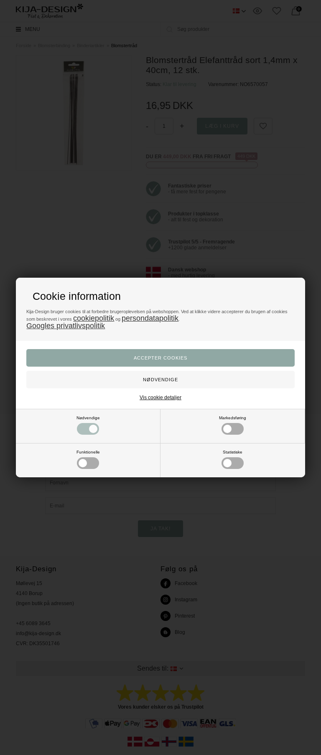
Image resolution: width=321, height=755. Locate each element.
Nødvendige (88, 418)
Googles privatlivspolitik (65, 326)
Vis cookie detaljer (160, 397)
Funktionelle (88, 452)
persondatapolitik (150, 318)
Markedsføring (232, 418)
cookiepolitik (93, 318)
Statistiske (232, 452)
